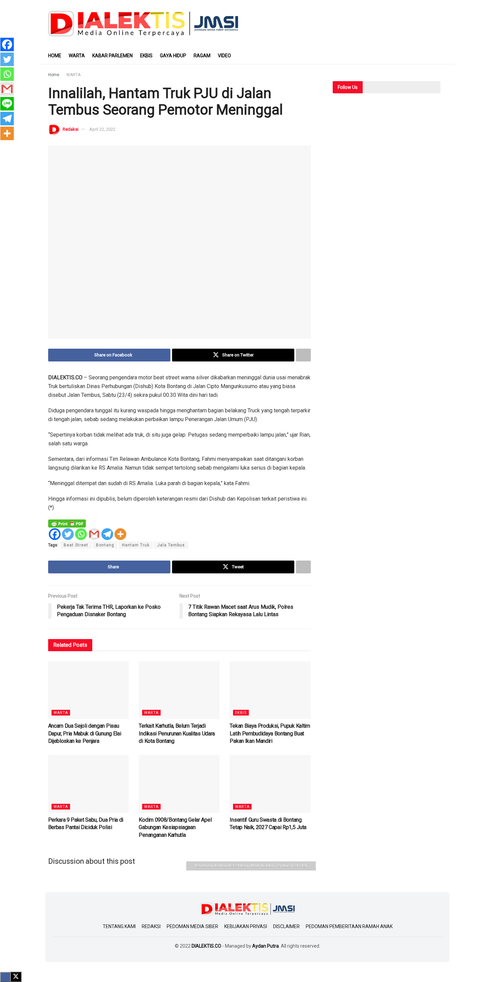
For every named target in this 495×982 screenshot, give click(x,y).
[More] (120, 534)
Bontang (105, 545)
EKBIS (146, 55)
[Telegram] (107, 534)
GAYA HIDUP (173, 55)
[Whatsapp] (81, 534)
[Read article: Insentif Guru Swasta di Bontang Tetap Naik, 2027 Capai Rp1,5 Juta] (270, 784)
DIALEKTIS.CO (206, 946)
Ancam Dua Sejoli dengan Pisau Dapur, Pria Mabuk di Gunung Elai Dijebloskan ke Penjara (84, 733)
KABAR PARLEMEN (112, 55)
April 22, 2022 (102, 129)
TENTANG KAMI (119, 926)
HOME (54, 55)
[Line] (7, 103)
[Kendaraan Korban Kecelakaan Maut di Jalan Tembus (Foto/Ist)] (179, 242)
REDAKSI (151, 926)
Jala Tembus (171, 545)
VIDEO (224, 55)
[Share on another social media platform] (303, 355)
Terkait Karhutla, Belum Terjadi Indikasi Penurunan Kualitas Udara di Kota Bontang (176, 733)
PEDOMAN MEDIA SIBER (192, 926)
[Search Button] (444, 55)
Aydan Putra (265, 946)
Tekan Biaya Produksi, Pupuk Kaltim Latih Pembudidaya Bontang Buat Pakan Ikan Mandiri (270, 733)
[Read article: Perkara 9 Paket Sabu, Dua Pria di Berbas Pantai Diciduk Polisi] (88, 784)
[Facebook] (55, 534)
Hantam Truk (136, 545)
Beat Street (76, 545)
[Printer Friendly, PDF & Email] (67, 523)
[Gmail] (94, 534)
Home (53, 74)
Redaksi (70, 129)
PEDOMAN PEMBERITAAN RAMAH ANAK (349, 926)
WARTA (77, 55)
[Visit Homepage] (143, 23)
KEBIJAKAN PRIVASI (245, 926)
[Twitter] (68, 534)
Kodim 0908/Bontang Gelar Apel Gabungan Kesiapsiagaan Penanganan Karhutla (175, 827)
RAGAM (202, 55)
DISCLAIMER (286, 926)
